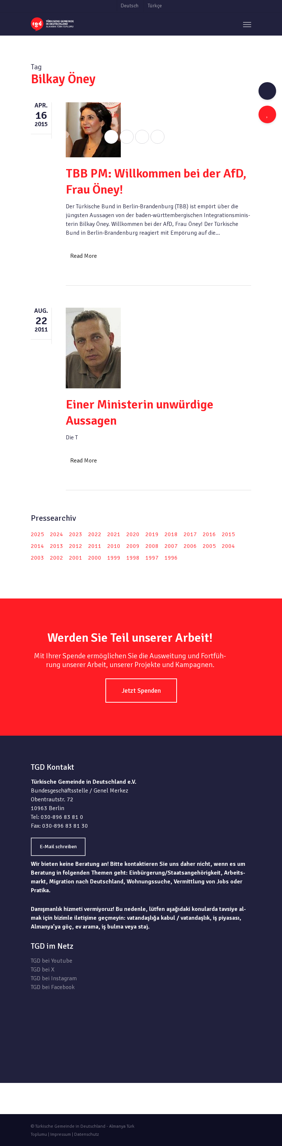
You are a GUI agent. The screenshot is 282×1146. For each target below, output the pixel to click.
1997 (152, 557)
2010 (113, 546)
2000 (94, 557)
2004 (228, 546)
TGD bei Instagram (54, 978)
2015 (228, 534)
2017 (190, 534)
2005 (209, 546)
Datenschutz (86, 1134)
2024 (56, 534)
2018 (171, 534)
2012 (75, 546)
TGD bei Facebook (53, 987)
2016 (209, 534)
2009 (133, 546)
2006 (190, 546)
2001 (75, 557)
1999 (113, 557)
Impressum (60, 1134)
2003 (37, 557)
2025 (37, 534)
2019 (152, 534)
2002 (56, 557)
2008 (152, 546)
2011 (94, 546)
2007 (171, 546)
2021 (113, 534)
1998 (133, 557)
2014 (37, 546)
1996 (171, 557)
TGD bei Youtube (51, 960)
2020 (133, 534)
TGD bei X (42, 969)
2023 (75, 534)
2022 (94, 534)
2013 (56, 546)
